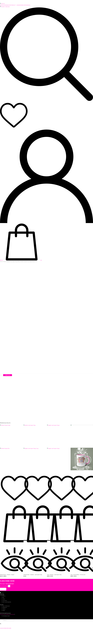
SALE (29, 5)
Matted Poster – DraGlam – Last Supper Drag (33, 574)
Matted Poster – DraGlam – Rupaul (7, 574)
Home (1, 261)
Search (1, 620)
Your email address (4, 586)
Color (1, 361)
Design (4, 261)
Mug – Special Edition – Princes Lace (78, 574)
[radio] (47, 347)
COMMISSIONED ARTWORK (22, 5)
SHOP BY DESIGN (3, 5)
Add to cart (7, 375)
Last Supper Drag (13, 261)
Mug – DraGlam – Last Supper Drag (54, 574)
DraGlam (8, 261)
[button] (14, 573)
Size (1, 345)
